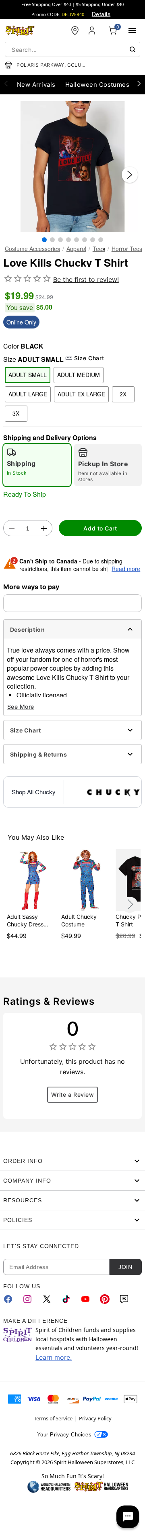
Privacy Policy (95, 1418)
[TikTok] (66, 1299)
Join (125, 1267)
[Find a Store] (75, 30)
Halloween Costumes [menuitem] (97, 84)
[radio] (37, 465)
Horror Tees (127, 249)
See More (20, 706)
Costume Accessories (32, 249)
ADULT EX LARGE (81, 394)
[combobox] (72, 49)
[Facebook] (8, 1299)
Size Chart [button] (89, 358)
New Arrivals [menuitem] (36, 84)
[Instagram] (27, 1299)
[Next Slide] (130, 175)
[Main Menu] (132, 30)
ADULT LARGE (27, 394)
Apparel (76, 249)
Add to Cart (100, 528)
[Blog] (124, 1299)
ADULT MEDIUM (78, 375)
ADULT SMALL (27, 375)
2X (123, 394)
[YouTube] (85, 1299)
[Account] (93, 30)
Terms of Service (53, 1418)
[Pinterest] (105, 1299)
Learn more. (53, 1357)
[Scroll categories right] (139, 83)
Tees (99, 249)
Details (101, 14)
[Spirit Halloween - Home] (20, 30)
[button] (72, 167)
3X (15, 413)
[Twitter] (47, 1299)
